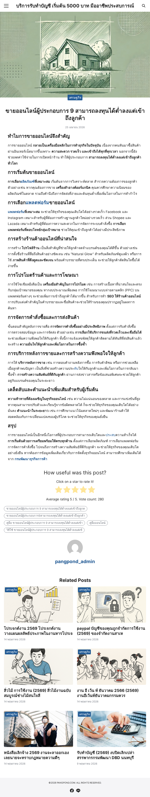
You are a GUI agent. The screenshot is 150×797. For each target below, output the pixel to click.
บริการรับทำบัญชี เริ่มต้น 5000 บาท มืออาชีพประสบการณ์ (75, 6)
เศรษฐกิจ (75, 97)
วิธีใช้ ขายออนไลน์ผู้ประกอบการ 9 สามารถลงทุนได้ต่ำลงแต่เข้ (44, 529)
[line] (78, 790)
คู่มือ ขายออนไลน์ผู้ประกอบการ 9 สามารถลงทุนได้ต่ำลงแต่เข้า (44, 522)
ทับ (76, 368)
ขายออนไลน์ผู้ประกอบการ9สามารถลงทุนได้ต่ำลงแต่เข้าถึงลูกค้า (45, 515)
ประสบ (110, 435)
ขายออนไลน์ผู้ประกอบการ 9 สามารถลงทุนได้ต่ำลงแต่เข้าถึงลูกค (45, 508)
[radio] (58, 490)
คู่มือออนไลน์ (97, 522)
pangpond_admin (75, 561)
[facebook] (72, 790)
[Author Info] (75, 554)
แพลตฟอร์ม (37, 202)
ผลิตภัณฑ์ (28, 181)
